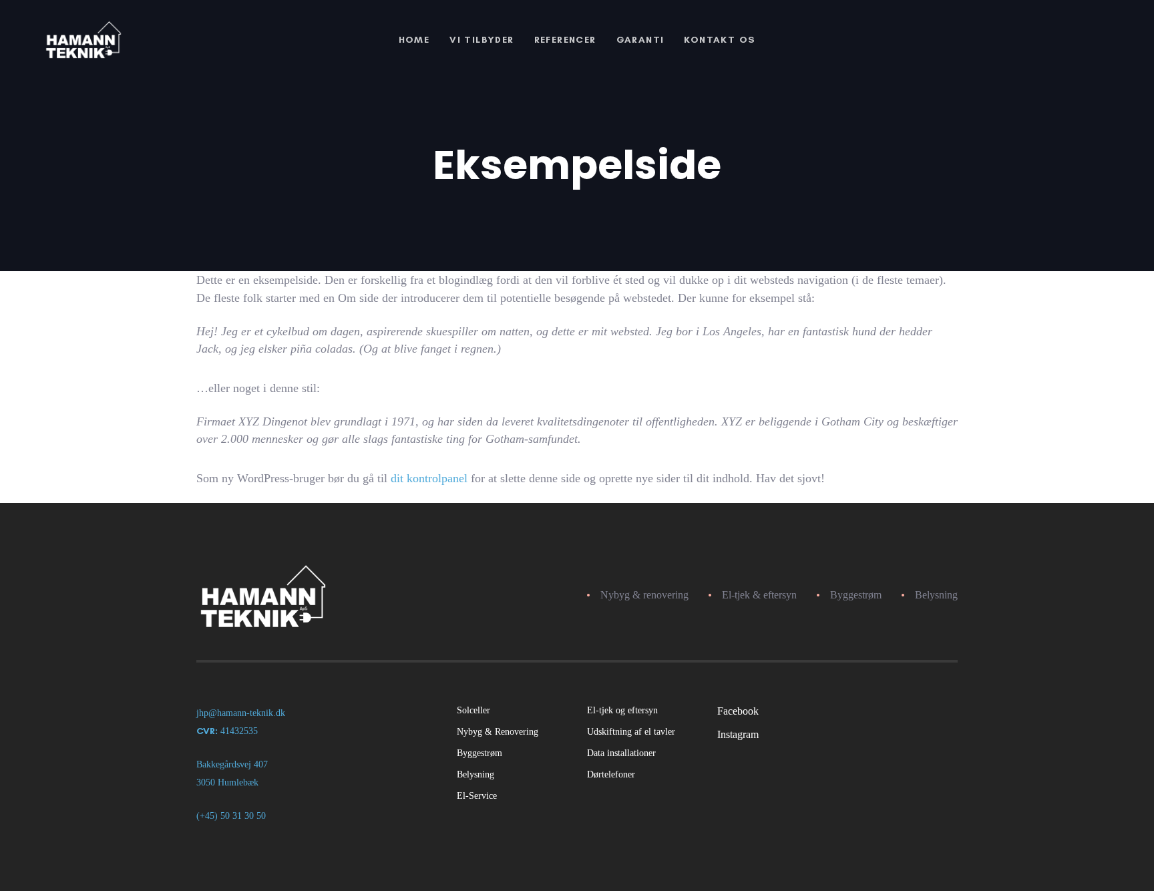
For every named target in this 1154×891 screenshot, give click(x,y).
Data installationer (621, 753)
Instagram (738, 734)
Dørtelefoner (611, 774)
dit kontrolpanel (429, 478)
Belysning (475, 774)
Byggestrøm (479, 753)
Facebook (738, 711)
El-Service (477, 796)
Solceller (473, 710)
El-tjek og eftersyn (622, 710)
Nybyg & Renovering (497, 732)
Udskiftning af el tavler (631, 732)
